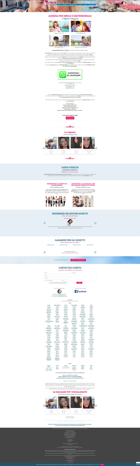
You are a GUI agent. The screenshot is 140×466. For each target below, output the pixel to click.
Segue (91, 175)
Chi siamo (64, 4)
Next (96, 148)
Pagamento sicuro (50, 244)
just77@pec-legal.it (70, 444)
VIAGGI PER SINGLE (72, 421)
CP (94, 420)
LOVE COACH (60, 420)
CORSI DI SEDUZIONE (79, 421)
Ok (102, 464)
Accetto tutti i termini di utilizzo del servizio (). (58, 283)
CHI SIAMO (49, 420)
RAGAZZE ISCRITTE (66, 420)
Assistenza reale (90, 244)
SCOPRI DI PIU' (70, 118)
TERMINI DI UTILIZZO (79, 420)
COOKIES (88, 420)
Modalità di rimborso (77, 244)
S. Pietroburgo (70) (66, 366)
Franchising (92, 4)
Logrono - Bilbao (49, 369)
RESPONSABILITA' (70, 458)
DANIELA (64, 150)
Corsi (85, 4)
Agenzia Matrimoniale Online (69, 82)
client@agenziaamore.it (62, 295)
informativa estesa (97, 464)
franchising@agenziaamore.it (62, 296)
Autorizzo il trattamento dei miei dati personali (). (58, 282)
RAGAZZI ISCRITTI (72, 420)
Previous (44, 148)
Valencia (48, 366)
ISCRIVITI (55, 420)
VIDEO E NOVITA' (66, 421)
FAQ (52, 420)
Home (59, 4)
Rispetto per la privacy (63, 244)
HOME (46, 420)
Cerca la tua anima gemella (78, 260)
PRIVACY (84, 420)
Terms (64, 283)
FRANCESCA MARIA (89, 150)
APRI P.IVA (91, 420)
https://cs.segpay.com (79, 447)
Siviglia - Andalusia (49, 370)
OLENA (51, 150)
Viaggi (80, 4)
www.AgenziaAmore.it (77, 455)
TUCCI (76, 150)
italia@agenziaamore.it (70, 88)
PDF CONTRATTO (60, 421)
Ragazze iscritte (73, 4)
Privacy (65, 282)
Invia (79, 282)
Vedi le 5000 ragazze (70, 417)
